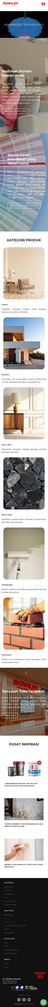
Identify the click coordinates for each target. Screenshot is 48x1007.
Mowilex (21, 1004)
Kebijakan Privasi (24, 995)
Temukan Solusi (9, 901)
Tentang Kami (8, 887)
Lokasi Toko (7, 890)
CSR (5, 918)
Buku (6, 943)
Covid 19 (6, 922)
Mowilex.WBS (8, 932)
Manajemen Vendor (10, 905)
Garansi (6, 929)
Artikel (6, 967)
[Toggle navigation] (43, 4)
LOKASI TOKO (9, 716)
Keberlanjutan (8, 915)
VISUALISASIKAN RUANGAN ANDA (24, 206)
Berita (6, 963)
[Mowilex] (11, 3)
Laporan (7, 946)
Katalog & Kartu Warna (11, 950)
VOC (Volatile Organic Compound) (15, 925)
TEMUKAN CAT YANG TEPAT (15, 111)
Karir (5, 897)
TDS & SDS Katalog (10, 953)
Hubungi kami (9, 894)
